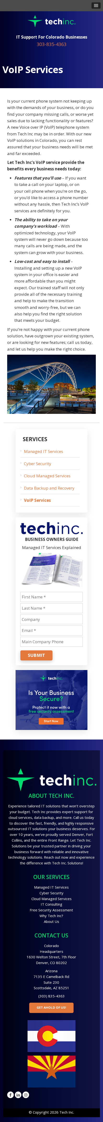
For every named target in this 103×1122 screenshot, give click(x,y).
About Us (51, 921)
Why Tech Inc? (51, 915)
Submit (36, 655)
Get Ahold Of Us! (51, 1007)
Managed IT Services (43, 451)
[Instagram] (26, 1094)
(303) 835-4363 (51, 996)
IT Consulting (51, 904)
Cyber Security (37, 463)
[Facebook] (10, 1094)
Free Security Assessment (51, 910)
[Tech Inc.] (51, 21)
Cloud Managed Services (47, 476)
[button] (96, 5)
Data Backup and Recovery (49, 488)
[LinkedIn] (18, 1094)
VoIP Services (37, 500)
